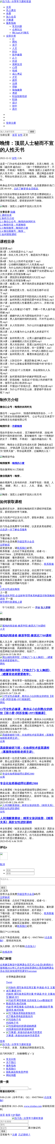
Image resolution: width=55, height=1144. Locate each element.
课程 (34, 968)
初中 (14, 106)
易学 (14, 80)
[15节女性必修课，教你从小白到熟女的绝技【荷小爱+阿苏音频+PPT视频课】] (27, 699)
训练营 (28, 968)
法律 (14, 83)
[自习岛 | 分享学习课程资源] (15, 1)
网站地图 (11, 1075)
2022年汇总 (13, 968)
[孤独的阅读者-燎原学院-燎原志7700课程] (23, 625)
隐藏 (12, 212)
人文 (14, 48)
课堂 (24, 971)
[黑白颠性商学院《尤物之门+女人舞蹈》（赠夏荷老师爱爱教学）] (27, 660)
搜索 (32, 131)
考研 (14, 93)
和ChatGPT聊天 (20, 32)
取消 (2, 864)
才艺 (14, 77)
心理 (14, 67)
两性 (14, 42)
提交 (3, 887)
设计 (14, 102)
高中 (14, 109)
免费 (8, 13)
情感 (14, 70)
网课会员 (24, 964)
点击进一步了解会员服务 (13, 529)
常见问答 (11, 1059)
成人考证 (17, 74)
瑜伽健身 (17, 90)
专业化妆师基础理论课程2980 (19, 783)
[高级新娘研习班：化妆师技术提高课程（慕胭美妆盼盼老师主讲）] (27, 738)
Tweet (9, 982)
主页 (8, 7)
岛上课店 (11, 10)
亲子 (14, 45)
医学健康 (17, 54)
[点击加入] (30, 946)
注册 (14, 1134)
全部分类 (11, 36)
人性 (2, 589)
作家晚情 (17, 426)
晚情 (17, 589)
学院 (19, 971)
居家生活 (17, 64)
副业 (14, 51)
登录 (2, 1041)
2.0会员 (38, 964)
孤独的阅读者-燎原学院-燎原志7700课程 (25, 635)
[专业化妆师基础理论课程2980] (17, 773)
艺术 (31, 964)
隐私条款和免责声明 (17, 1072)
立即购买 (5, 544)
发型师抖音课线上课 (11, 602)
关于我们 (11, 1062)
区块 (9, 971)
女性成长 (10, 589)
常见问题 (17, 26)
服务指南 (11, 23)
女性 (14, 158)
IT (13, 39)
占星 (39, 968)
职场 (14, 99)
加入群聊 (45, 607)
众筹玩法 (17, 29)
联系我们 (22, 548)
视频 (4, 968)
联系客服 (49, 564)
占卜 (14, 58)
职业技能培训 (19, 96)
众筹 (2, 741)
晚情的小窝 (18, 463)
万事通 (9, 20)
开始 (37, 607)
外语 (14, 61)
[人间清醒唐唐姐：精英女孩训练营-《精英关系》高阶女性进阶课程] (27, 808)
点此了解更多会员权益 (26, 188)
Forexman (32, 971)
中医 (17, 964)
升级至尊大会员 (25, 541)
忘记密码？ (24, 1134)
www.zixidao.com (33, 1106)
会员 (4, 971)
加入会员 (11, 16)
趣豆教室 (10, 964)
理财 (14, 86)
